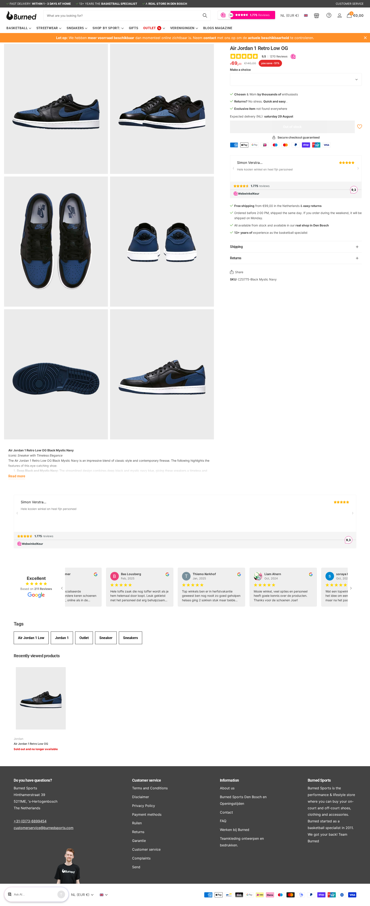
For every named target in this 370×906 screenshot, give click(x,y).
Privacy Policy (143, 805)
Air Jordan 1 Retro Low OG (31, 743)
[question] (328, 15)
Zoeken (205, 15)
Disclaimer (140, 797)
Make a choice (240, 69)
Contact (226, 812)
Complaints (141, 858)
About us (227, 788)
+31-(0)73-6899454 (30, 821)
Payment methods (146, 814)
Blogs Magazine (218, 28)
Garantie (139, 840)
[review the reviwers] (90, 574)
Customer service (146, 780)
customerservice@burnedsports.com (43, 828)
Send (136, 867)
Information (229, 780)
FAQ (223, 821)
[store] (316, 15)
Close (365, 37)
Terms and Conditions (150, 788)
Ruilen (137, 823)
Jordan (18, 738)
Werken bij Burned (234, 830)
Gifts (133, 28)
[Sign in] (339, 15)
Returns (138, 832)
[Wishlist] (359, 126)
